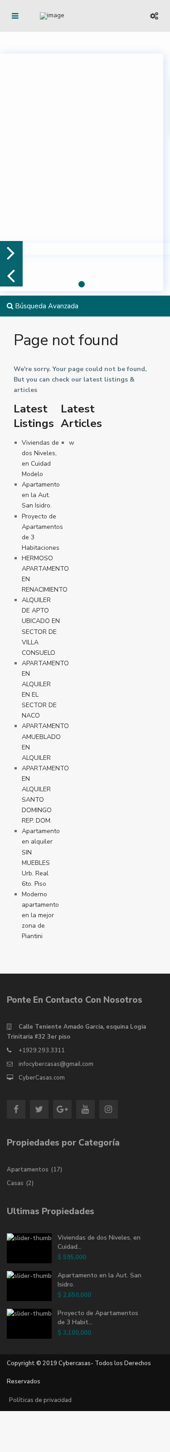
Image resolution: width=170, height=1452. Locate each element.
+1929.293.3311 (42, 1050)
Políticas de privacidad (40, 1400)
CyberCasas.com (42, 1078)
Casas (15, 1183)
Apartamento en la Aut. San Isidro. (41, 495)
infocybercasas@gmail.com (56, 1064)
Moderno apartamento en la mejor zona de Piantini (40, 915)
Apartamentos (28, 1170)
